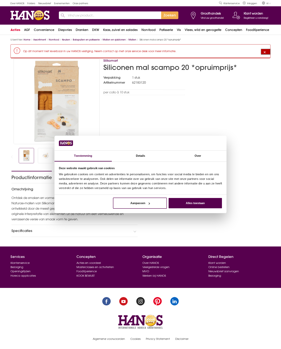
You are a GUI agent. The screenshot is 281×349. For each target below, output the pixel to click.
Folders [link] (31, 3)
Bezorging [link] (17, 267)
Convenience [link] (44, 30)
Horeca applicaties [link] (23, 276)
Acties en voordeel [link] (88, 263)
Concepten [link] (233, 30)
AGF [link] (27, 30)
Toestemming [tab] (83, 155)
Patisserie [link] (166, 30)
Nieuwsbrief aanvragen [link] (223, 271)
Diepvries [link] (65, 30)
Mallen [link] (132, 39)
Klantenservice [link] (231, 3)
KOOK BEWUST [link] (85, 276)
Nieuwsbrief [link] (44, 3)
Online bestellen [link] (219, 267)
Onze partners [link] (80, 3)
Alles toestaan (195, 203)
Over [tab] (198, 155)
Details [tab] (140, 155)
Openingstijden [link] (21, 271)
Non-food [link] (148, 30)
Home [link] (27, 39)
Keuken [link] (66, 39)
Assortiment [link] (39, 39)
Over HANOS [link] (17, 3)
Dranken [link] (82, 30)
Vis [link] (179, 30)
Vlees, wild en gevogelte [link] (203, 30)
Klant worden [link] (217, 263)
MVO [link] (145, 271)
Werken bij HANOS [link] (154, 276)
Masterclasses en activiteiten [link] (95, 267)
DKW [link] (95, 30)
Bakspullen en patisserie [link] (86, 39)
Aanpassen (137, 203)
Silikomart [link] (110, 60)
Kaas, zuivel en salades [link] (120, 30)
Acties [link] (15, 30)
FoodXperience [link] (257, 30)
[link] (249, 3)
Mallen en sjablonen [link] (114, 39)
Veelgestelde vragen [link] (156, 267)
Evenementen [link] (62, 3)
